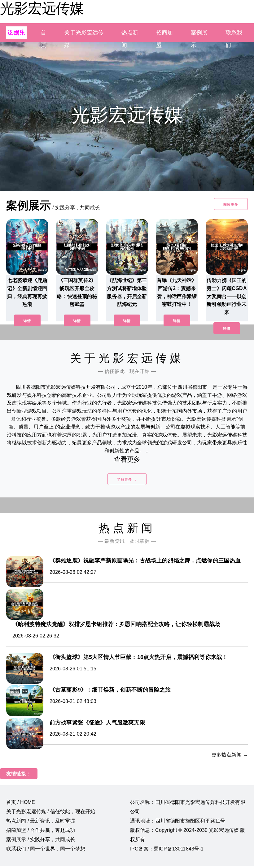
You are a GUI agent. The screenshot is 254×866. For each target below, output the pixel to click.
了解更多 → (127, 479)
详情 (27, 321)
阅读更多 (230, 204)
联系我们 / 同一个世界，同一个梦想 (45, 848)
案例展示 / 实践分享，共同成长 (40, 839)
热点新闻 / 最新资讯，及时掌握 (40, 820)
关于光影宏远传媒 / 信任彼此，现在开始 (50, 811)
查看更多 (127, 459)
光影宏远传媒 (42, 8)
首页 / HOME (20, 802)
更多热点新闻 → (230, 754)
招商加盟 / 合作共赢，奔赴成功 (40, 830)
